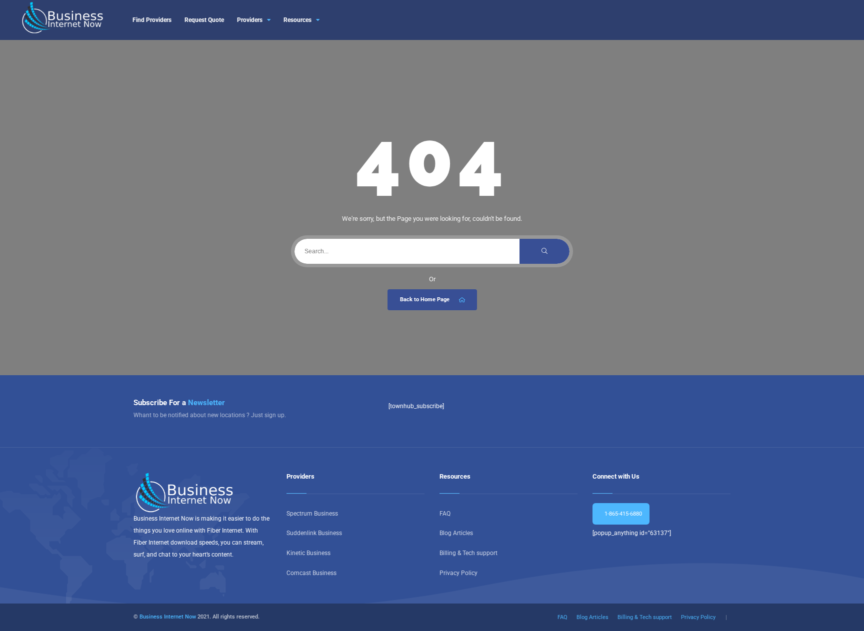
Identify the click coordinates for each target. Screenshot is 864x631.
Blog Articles (456, 533)
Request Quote (204, 19)
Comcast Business (311, 573)
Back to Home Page (425, 299)
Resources (298, 19)
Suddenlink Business (314, 533)
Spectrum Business (312, 513)
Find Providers (152, 19)
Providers (249, 19)
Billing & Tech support (469, 553)
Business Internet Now (168, 617)
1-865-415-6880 (622, 514)
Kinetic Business (308, 553)
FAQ (445, 513)
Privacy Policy (459, 573)
